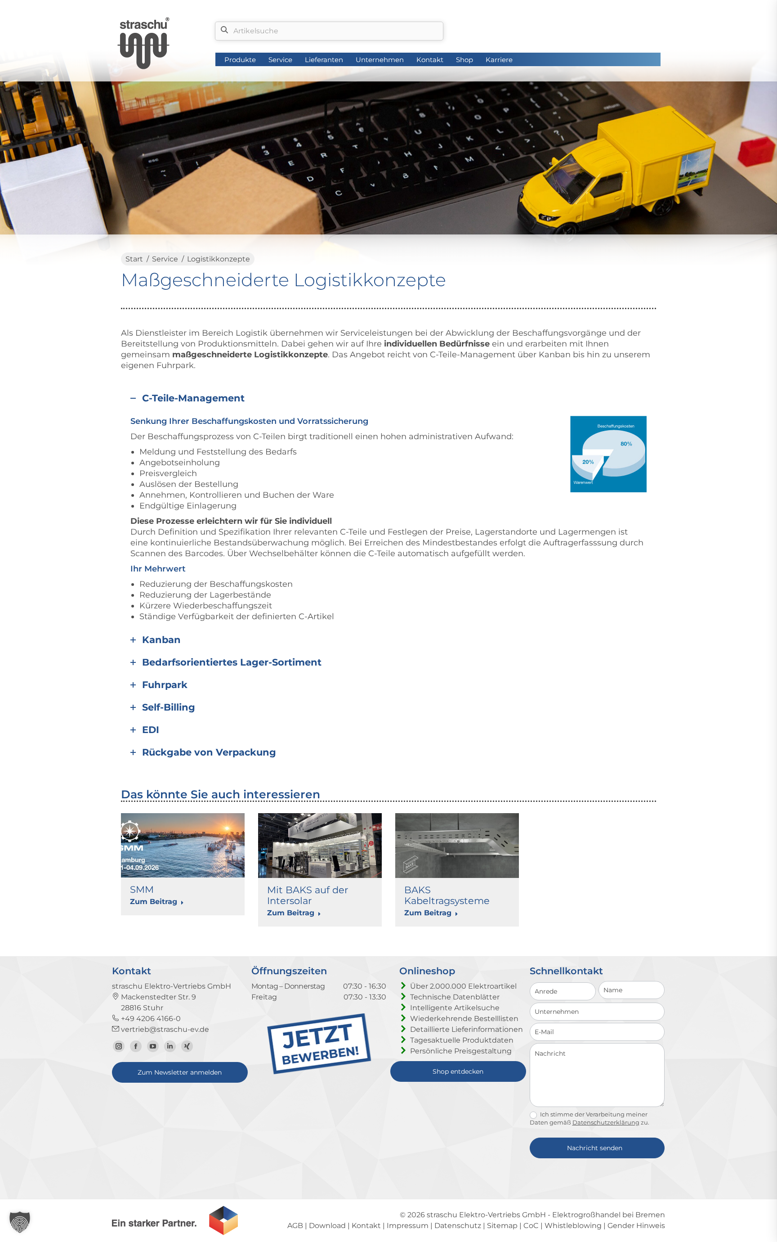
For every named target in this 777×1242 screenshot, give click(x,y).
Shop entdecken (458, 1071)
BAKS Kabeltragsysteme (447, 895)
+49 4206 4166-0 (150, 1018)
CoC (531, 1225)
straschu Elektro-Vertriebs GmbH (486, 1214)
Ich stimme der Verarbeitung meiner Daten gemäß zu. (589, 1118)
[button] (20, 1222)
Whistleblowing (573, 1225)
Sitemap (502, 1225)
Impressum (408, 1225)
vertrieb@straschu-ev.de (164, 1029)
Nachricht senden (594, 1148)
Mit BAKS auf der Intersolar (307, 895)
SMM (142, 889)
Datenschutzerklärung (605, 1122)
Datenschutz (457, 1225)
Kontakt (366, 1225)
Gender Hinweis (636, 1225)
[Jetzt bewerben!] (319, 1072)
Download (327, 1225)
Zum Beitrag (153, 901)
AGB (295, 1225)
